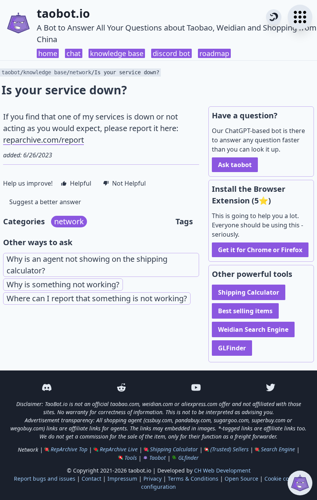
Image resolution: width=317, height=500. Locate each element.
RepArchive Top (69, 449)
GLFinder (232, 348)
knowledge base (116, 53)
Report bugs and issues (44, 478)
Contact (91, 478)
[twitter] (270, 387)
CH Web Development (222, 470)
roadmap (214, 53)
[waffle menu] (300, 17)
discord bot (171, 53)
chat (73, 53)
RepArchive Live (119, 449)
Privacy (152, 478)
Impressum (122, 478)
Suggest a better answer (45, 202)
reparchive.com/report (43, 140)
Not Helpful (129, 183)
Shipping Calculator (248, 292)
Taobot (157, 457)
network (80, 72)
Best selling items (245, 311)
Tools (130, 457)
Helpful (80, 183)
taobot (11, 72)
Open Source (241, 478)
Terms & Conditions (193, 478)
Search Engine (278, 449)
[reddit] (121, 387)
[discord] (46, 387)
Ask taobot (235, 164)
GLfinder (188, 457)
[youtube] (195, 387)
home (47, 53)
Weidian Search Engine (253, 329)
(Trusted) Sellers (229, 449)
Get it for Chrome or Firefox (260, 250)
